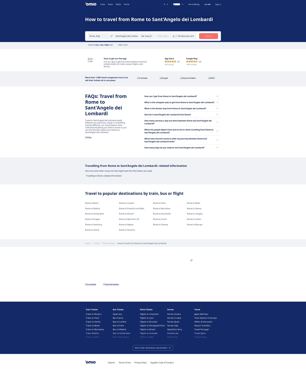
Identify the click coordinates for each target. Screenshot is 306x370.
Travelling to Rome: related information (104, 175)
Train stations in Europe (205, 318)
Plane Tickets (146, 309)
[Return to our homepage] (92, 4)
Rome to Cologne (195, 213)
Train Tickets (92, 309)
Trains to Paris (92, 318)
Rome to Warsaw (194, 224)
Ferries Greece (174, 314)
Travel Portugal (201, 329)
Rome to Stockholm (162, 213)
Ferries (126, 4)
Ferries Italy (172, 325)
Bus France (118, 318)
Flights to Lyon (147, 318)
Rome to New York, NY (129, 219)
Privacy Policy (140, 362)
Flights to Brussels (148, 321)
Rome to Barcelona (161, 208)
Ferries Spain (173, 321)
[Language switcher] (178, 4)
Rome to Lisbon (194, 219)
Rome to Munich (126, 213)
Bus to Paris (118, 325)
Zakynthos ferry (174, 329)
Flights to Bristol (147, 329)
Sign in (218, 4)
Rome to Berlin (91, 203)
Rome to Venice (92, 230)
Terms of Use (125, 362)
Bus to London (119, 321)
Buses (110, 4)
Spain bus (117, 314)
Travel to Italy (108, 243)
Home (88, 243)
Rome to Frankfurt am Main (131, 208)
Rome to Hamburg (93, 224)
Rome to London (126, 203)
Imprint (111, 362)
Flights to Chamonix (149, 314)
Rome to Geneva (160, 224)
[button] (147, 36)
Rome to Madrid (92, 208)
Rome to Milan (193, 203)
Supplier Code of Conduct (162, 362)
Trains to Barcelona (95, 329)
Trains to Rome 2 (93, 314)
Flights (118, 4)
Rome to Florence (127, 230)
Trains (102, 4)
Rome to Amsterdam (94, 213)
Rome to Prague (92, 219)
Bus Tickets (118, 309)
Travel (96, 243)
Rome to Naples (126, 224)
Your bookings (194, 4)
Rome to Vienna (194, 208)
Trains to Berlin (93, 325)
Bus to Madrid (119, 329)
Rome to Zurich (160, 219)
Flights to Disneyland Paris (152, 325)
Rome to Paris (159, 203)
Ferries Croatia (174, 318)
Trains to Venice (93, 321)
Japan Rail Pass (201, 314)
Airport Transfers (202, 325)
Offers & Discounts (203, 321)
